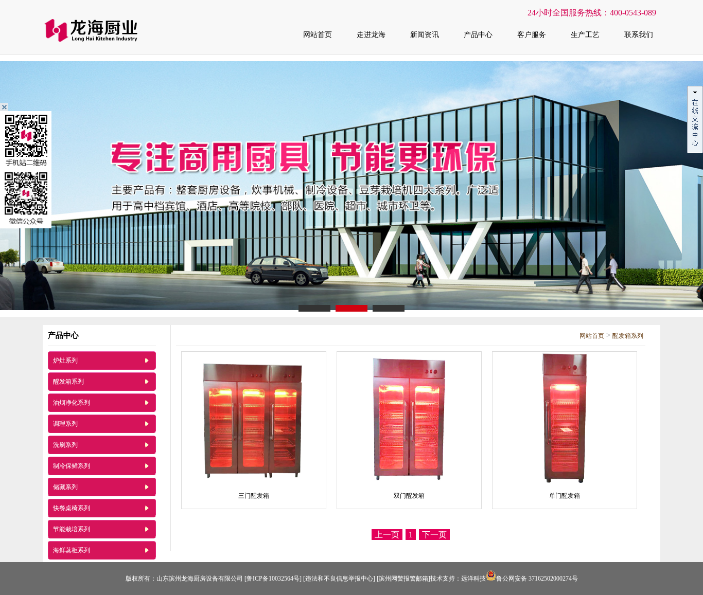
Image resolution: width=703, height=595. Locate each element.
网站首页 (317, 35)
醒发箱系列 (68, 381)
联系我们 (638, 35)
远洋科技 (473, 578)
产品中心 (478, 35)
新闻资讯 (424, 35)
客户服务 (531, 35)
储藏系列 (65, 487)
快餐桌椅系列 (71, 508)
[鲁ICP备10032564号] (273, 578)
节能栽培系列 (71, 529)
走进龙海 (371, 35)
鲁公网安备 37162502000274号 (537, 578)
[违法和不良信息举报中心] (339, 578)
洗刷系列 (65, 444)
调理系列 (65, 423)
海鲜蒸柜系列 (71, 550)
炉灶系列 (65, 360)
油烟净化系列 (71, 402)
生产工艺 (585, 35)
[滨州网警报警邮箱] (403, 578)
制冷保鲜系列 (71, 466)
